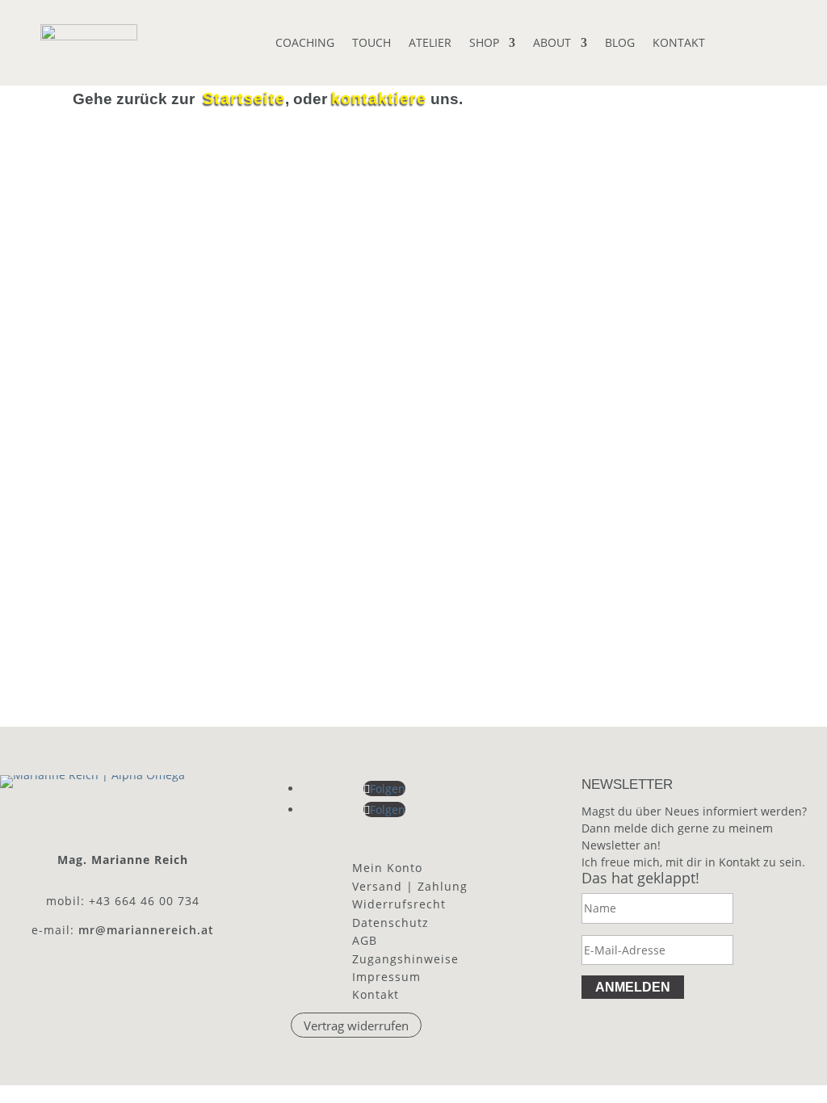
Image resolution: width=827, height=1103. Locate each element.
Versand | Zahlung (410, 886)
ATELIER (430, 43)
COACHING (304, 43)
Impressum (386, 976)
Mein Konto (387, 867)
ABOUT (552, 43)
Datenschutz (390, 922)
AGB (364, 940)
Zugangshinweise (405, 959)
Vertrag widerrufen (356, 1025)
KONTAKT (679, 43)
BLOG (620, 43)
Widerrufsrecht (399, 904)
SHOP (484, 43)
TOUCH (371, 43)
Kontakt (375, 994)
